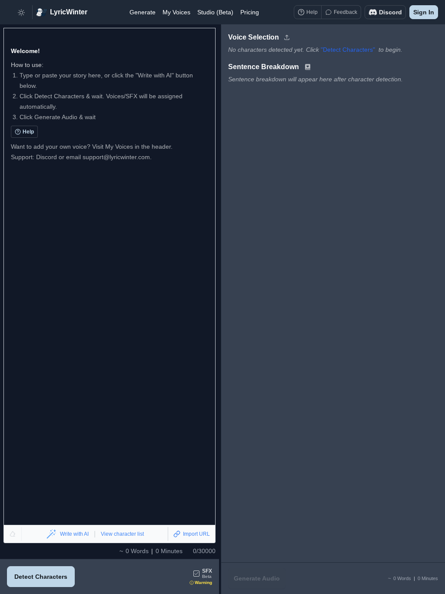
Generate (143, 12)
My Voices (176, 12)
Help (28, 132)
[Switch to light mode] (21, 12)
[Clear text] (13, 534)
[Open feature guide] (308, 67)
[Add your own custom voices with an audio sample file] (287, 37)
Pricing (249, 12)
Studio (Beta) (215, 12)
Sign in (423, 12)
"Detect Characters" (348, 49)
